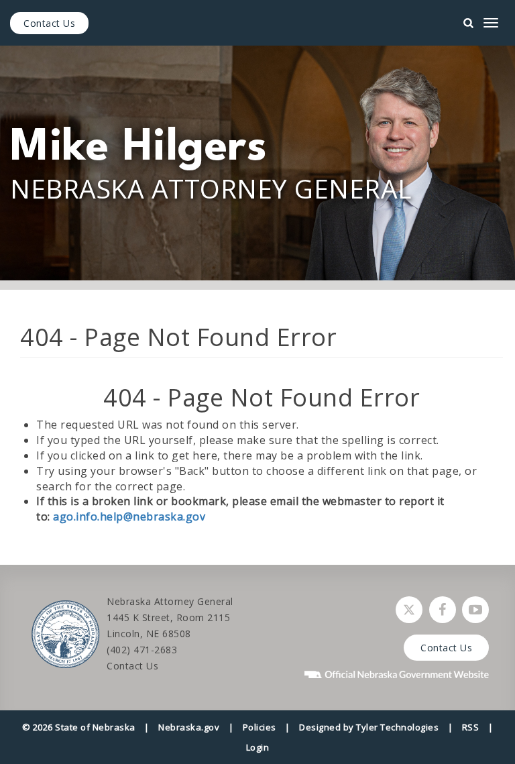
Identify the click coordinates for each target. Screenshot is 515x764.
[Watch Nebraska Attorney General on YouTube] (475, 609)
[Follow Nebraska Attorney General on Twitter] (409, 609)
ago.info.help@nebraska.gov (129, 516)
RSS (470, 727)
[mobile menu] (491, 23)
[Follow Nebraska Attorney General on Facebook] (442, 609)
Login (258, 747)
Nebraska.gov (188, 727)
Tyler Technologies (397, 727)
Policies (259, 727)
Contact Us (49, 23)
